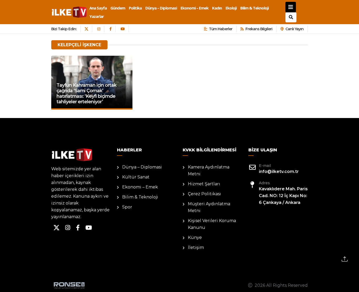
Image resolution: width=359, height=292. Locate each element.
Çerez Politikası (204, 193)
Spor (127, 206)
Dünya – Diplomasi (161, 8)
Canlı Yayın (294, 29)
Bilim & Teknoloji (254, 8)
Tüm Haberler (220, 29)
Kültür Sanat (136, 177)
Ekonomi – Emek (194, 8)
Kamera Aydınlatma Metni (208, 170)
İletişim (196, 247)
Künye (195, 237)
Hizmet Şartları (204, 183)
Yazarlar (96, 16)
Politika (135, 8)
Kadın (217, 8)
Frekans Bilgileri (258, 29)
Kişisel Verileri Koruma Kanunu (212, 224)
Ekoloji (231, 8)
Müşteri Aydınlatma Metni (209, 207)
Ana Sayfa (98, 8)
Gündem (117, 8)
